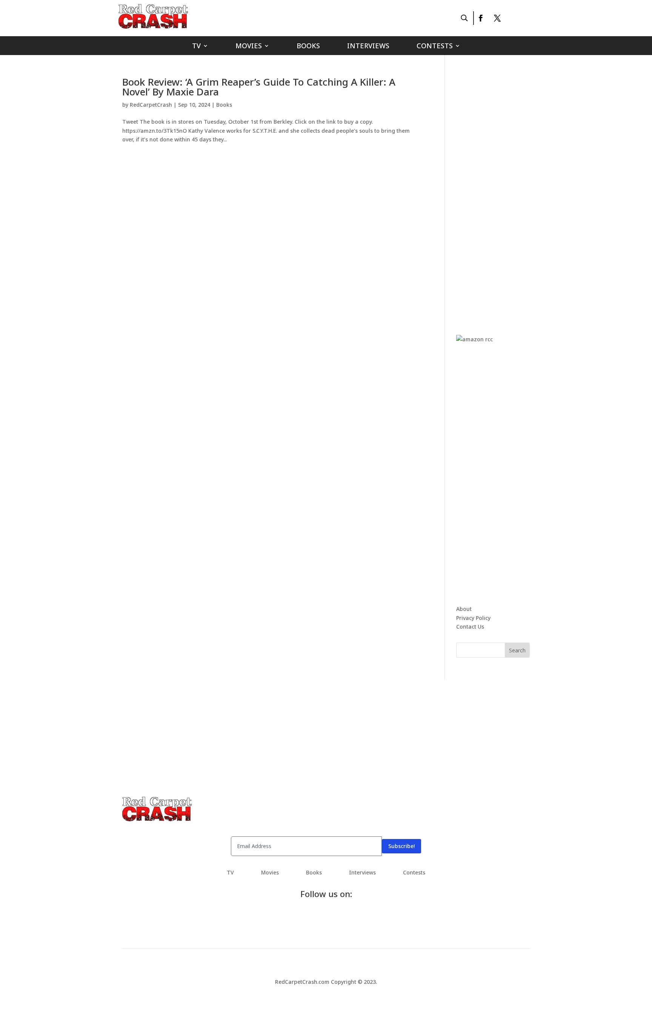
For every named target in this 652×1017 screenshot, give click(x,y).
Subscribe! (401, 846)
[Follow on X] (497, 18)
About (464, 608)
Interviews (368, 46)
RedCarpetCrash (151, 104)
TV (196, 46)
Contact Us (470, 626)
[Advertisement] (512, 190)
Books (308, 46)
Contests (435, 46)
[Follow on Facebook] (480, 18)
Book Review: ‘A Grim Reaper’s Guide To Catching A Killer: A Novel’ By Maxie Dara (258, 86)
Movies (248, 46)
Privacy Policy (473, 617)
